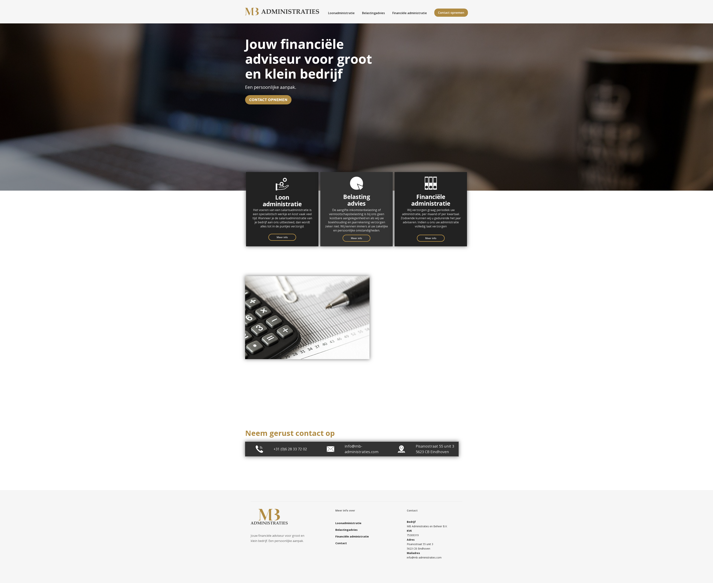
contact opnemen (268, 100)
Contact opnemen (451, 13)
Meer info (282, 237)
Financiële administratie (409, 13)
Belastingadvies (373, 13)
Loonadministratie (341, 13)
